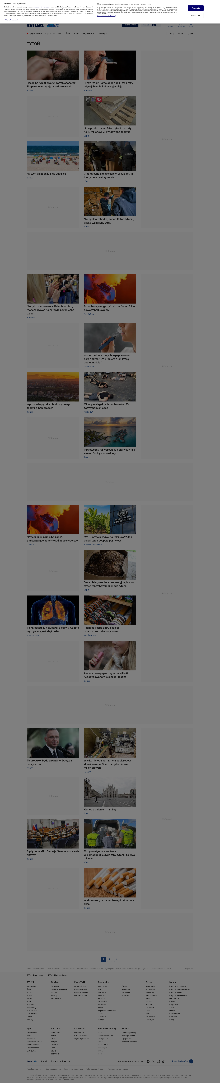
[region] (110, 12)
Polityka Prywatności (11, 20)
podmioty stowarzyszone (42, 7)
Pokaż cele (195, 15)
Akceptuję (196, 8)
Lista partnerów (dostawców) (106, 16)
